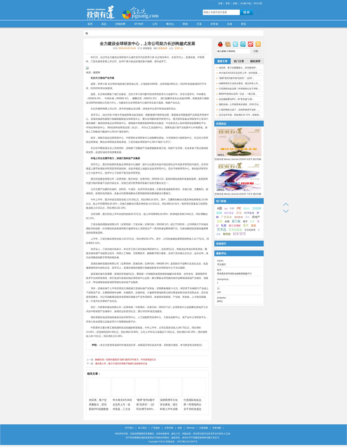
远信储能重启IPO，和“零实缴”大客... (236, 99)
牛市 (252, 221)
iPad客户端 (245, 3)
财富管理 (239, 234)
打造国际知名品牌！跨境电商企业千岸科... (239, 88)
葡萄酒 (226, 234)
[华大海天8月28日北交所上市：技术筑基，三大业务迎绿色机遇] (123, 395)
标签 (180, 428)
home (86, 33)
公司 (154, 24)
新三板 (236, 221)
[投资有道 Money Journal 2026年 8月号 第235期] (238, 156)
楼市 (245, 221)
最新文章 (222, 61)
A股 (219, 208)
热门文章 (239, 61)
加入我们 (142, 428)
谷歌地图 (216, 428)
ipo (226, 208)
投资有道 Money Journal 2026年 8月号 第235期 (238, 159)
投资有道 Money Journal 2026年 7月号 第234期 (238, 194)
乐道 (229, 24)
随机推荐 (255, 61)
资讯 (243, 24)
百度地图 (203, 428)
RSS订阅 (258, 3)
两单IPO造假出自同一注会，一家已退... (238, 94)
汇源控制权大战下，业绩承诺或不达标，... (239, 109)
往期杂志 (221, 123)
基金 (239, 212)
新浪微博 (250, 44)
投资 (219, 221)
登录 (228, 3)
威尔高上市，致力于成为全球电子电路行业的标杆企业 (121, 363)
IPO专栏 (138, 24)
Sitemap (191, 428)
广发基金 (226, 217)
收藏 (227, 221)
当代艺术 (238, 217)
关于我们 (129, 428)
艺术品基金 (235, 229)
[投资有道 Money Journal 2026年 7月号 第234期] (238, 191)
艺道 (199, 24)
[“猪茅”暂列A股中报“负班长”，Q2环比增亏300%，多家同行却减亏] (146, 395)
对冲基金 (249, 213)
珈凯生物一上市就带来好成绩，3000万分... (239, 104)
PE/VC (246, 208)
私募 (223, 225)
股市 (246, 225)
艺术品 (221, 229)
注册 (220, 3)
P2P (232, 208)
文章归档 (168, 428)
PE (239, 208)
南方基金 (229, 213)
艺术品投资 (250, 230)
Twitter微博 (235, 44)
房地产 (256, 217)
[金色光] (146, 12)
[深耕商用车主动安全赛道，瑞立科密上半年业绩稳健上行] (170, 395)
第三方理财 (235, 225)
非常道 (214, 24)
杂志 (103, 24)
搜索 (246, 12)
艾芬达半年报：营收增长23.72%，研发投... (240, 115)
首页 (90, 24)
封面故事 (120, 24)
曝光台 (170, 24)
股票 (253, 225)
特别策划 (147, 48)
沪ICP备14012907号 (187, 441)
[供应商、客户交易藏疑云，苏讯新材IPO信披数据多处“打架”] (99, 395)
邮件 (228, 44)
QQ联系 (220, 44)
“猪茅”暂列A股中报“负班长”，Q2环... (236, 78)
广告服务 (155, 428)
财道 (185, 24)
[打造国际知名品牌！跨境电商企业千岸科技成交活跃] (194, 395)
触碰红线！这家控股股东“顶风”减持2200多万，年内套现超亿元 (125, 359)
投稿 (235, 3)
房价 (247, 217)
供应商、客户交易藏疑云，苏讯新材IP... (238, 67)
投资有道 (117, 10)
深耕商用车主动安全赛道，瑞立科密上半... (239, 83)
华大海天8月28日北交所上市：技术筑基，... (240, 73)
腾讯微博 (243, 44)
